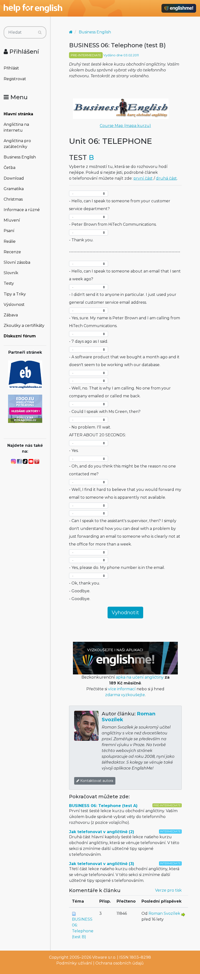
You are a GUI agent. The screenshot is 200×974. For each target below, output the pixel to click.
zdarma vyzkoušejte (125, 694)
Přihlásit (11, 68)
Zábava (11, 315)
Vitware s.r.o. (104, 957)
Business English (20, 157)
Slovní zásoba (17, 262)
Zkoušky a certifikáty (24, 325)
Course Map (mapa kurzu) (125, 125)
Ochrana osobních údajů (119, 963)
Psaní (9, 230)
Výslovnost (14, 304)
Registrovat (15, 79)
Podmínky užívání (74, 963)
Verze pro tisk (168, 890)
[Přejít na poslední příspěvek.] (183, 914)
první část (143, 178)
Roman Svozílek (164, 913)
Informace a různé (22, 209)
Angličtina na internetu (16, 127)
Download (14, 178)
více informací (122, 689)
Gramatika (14, 188)
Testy (9, 283)
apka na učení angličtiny (140, 677)
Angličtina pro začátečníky (17, 143)
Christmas (13, 199)
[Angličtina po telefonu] (25, 408)
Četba (9, 167)
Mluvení (12, 220)
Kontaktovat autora (96, 781)
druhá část (166, 178)
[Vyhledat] (40, 32)
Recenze (12, 252)
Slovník (11, 273)
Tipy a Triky (15, 294)
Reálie (10, 241)
